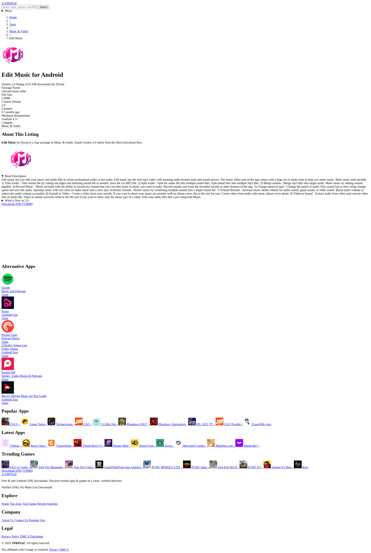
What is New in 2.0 (17, 200)
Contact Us (21, 520)
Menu (8, 10)
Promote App (37, 520)
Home (5, 503)
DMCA (64, 549)
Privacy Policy (10, 536)
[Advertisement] (117, 233)
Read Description (15, 176)
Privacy (54, 549)
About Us (8, 520)
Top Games (30, 503)
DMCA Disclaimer (31, 536)
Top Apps (16, 503)
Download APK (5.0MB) (17, 204)
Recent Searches (47, 503)
